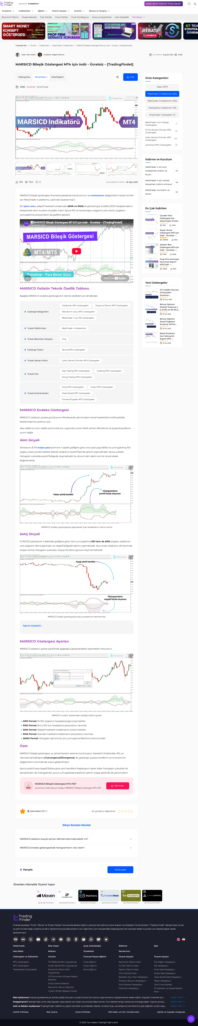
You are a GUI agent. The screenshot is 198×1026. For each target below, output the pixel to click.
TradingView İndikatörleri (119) (162, 108)
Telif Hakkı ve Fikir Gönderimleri (123, 1012)
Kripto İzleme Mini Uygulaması (62, 966)
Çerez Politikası (82, 1012)
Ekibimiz (123, 946)
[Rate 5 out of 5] (132, 811)
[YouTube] (38, 939)
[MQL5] (23, 939)
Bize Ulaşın (53, 946)
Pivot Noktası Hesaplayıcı (131, 984)
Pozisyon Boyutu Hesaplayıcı (132, 981)
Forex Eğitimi (90, 962)
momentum (97, 195)
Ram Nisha (31, 55)
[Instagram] (68, 939)
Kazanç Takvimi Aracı (129, 969)
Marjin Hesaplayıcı (162, 981)
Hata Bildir (18, 951)
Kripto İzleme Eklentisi (58, 983)
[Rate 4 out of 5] (128, 811)
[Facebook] (76, 939)
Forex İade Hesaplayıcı (164, 969)
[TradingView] (15, 939)
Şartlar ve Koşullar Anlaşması (171, 1012)
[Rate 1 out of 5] (119, 811)
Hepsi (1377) (162, 87)
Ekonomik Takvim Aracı (130, 962)
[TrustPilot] (106, 939)
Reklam (52, 951)
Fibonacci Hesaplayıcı (129, 988)
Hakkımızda (19, 946)
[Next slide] (193, 31)
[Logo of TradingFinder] (6, 4)
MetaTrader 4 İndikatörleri (62, 46)
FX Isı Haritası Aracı (128, 973)
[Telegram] (53, 939)
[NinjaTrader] (98, 939)
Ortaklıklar (89, 951)
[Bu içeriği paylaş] (117, 77)
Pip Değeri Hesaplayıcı (164, 962)
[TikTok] (45, 939)
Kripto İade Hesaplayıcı (165, 973)
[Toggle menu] (191, 1019)
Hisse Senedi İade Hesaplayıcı (168, 977)
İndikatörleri (44, 46)
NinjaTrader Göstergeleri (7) (162, 115)
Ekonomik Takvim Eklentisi (61, 987)
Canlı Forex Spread (163, 984)
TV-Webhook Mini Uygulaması (62, 962)
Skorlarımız (124, 951)
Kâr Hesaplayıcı (161, 966)
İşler (156, 946)
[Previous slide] (4, 31)
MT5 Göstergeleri (21, 966)
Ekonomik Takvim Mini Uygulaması (59, 971)
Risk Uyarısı (52, 1012)
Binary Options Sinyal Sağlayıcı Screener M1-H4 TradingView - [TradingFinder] (167, 324)
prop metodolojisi (92, 946)
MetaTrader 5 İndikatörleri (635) (162, 101)
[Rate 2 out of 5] (122, 811)
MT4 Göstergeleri (21, 962)
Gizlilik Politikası (21, 1012)
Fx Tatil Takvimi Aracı (129, 966)
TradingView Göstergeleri (25, 969)
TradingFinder (21, 46)
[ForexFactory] (83, 939)
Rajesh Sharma (58, 55)
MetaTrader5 (57, 77)
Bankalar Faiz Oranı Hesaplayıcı (133, 977)
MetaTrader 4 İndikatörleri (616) (162, 94)
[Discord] (61, 939)
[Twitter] (30, 939)
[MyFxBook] (91, 939)
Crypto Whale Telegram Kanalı (62, 991)
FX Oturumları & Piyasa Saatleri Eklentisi (63, 978)
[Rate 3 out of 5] (125, 811)
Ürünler (33, 46)
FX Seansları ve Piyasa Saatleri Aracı (168, 990)
